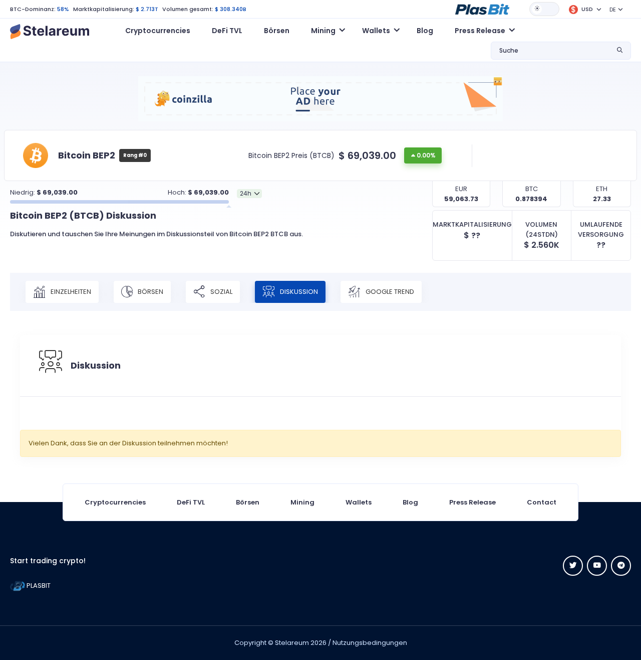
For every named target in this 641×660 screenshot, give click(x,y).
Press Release (472, 502)
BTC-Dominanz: (33, 9)
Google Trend (389, 291)
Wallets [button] (376, 31)
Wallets (359, 502)
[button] (482, 9)
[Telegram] (621, 566)
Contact (541, 502)
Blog (425, 31)
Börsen (276, 31)
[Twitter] (573, 566)
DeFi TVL (227, 31)
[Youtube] (597, 566)
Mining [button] (323, 31)
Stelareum (292, 642)
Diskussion (298, 291)
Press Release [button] (480, 31)
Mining (302, 502)
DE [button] (612, 10)
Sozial (220, 291)
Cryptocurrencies (157, 31)
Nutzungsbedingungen (370, 642)
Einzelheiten (70, 291)
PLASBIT (38, 585)
